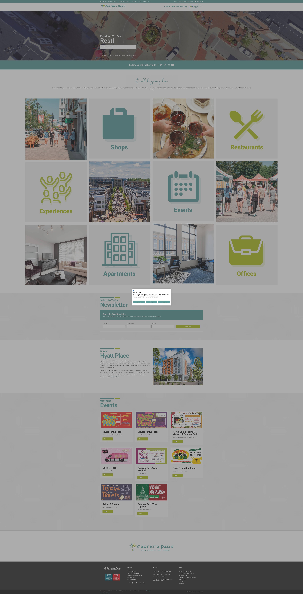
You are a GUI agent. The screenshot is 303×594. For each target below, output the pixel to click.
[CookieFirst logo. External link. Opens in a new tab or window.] (133, 290)
